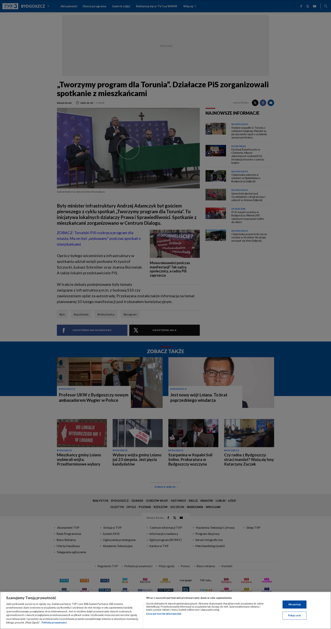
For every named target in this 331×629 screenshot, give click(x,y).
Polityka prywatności (54, 622)
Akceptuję (294, 604)
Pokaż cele (294, 615)
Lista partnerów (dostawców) (163, 613)
